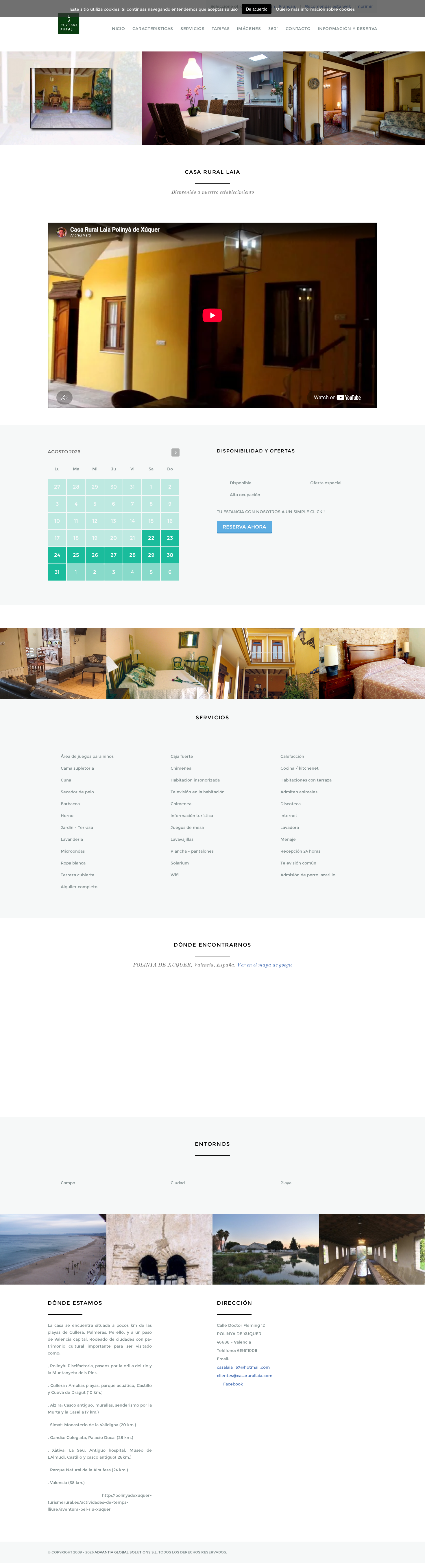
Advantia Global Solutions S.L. (126, 1552)
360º (273, 28)
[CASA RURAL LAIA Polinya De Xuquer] (53, 697)
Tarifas (221, 28)
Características (152, 28)
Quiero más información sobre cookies (315, 9)
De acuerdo (256, 9)
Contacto (298, 28)
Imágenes (249, 28)
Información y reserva (347, 28)
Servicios (192, 28)
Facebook (233, 1383)
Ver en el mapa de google (264, 965)
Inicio (117, 28)
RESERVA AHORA (244, 527)
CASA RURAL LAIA (77, 27)
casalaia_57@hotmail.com (243, 1367)
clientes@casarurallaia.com (244, 1375)
